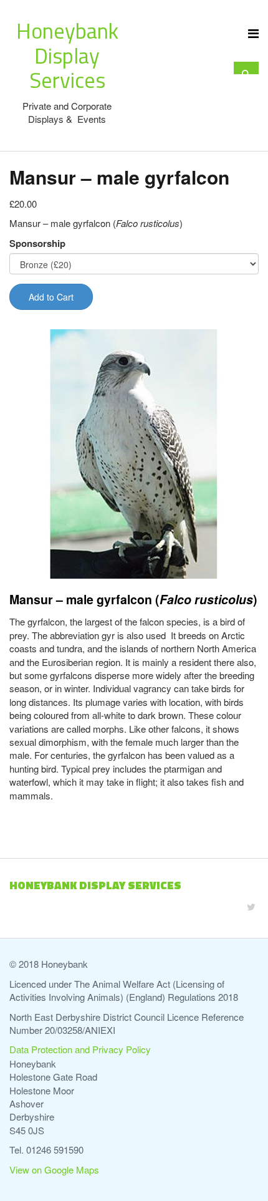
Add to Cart (51, 297)
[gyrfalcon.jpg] (134, 454)
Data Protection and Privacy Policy (80, 1049)
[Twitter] (251, 906)
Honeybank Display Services (67, 55)
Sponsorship (37, 243)
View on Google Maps (54, 1169)
